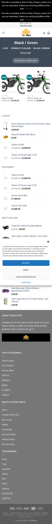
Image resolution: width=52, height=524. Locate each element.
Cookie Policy (26, 282)
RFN (4, 479)
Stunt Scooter (8, 361)
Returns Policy (8, 439)
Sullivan (5, 489)
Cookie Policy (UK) (10, 415)
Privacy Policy (8, 444)
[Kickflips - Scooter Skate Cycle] (26, 32)
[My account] (44, 33)
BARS (5, 385)
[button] (48, 241)
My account (7, 420)
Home (5, 48)
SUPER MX (7, 494)
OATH (4, 484)
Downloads (7, 430)
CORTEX (6, 498)
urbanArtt (6, 469)
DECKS (5, 375)
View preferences (26, 277)
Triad (4, 464)
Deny (26, 270)
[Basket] (48, 33)
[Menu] (3, 33)
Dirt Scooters (8, 365)
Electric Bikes (8, 370)
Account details (9, 434)
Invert (4, 459)
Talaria (5, 474)
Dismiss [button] (28, 9)
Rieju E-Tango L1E (34, 98)
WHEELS (6, 380)
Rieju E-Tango (7, 98)
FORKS (5, 395)
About (4, 410)
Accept (26, 263)
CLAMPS (6, 390)
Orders (5, 425)
